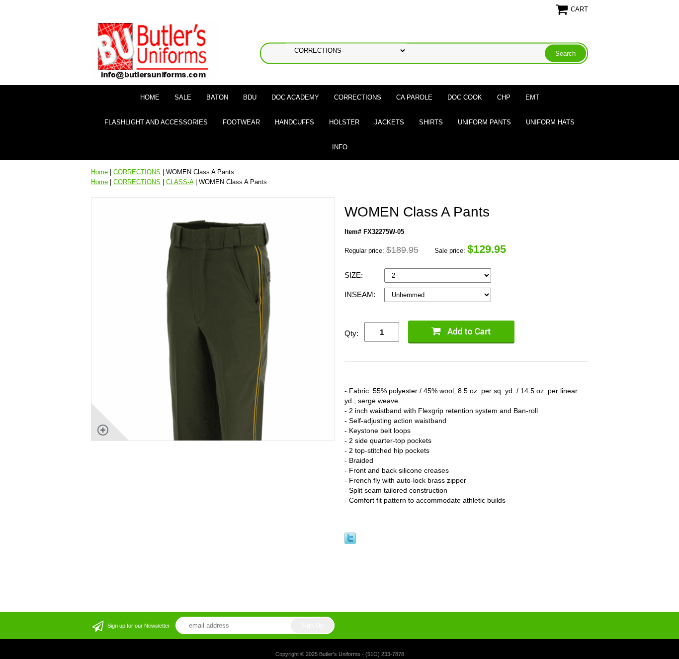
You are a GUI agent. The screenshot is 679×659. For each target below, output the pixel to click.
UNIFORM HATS (550, 122)
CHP (503, 97)
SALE (182, 97)
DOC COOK (464, 97)
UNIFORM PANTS (484, 122)
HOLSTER (344, 122)
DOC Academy (295, 97)
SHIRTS (431, 122)
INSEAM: (360, 294)
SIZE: (354, 275)
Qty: (351, 333)
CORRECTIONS (357, 97)
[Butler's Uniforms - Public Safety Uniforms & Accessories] (154, 50)
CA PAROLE (414, 97)
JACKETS (389, 122)
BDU (249, 97)
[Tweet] (350, 542)
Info (339, 147)
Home (150, 97)
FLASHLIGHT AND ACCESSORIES (156, 122)
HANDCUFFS (294, 122)
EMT (532, 97)
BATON (217, 97)
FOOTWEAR (241, 122)
